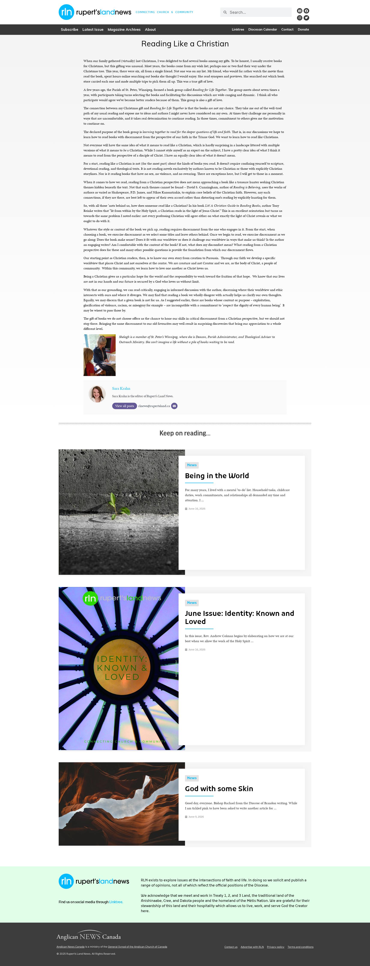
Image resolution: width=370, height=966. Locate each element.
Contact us (230, 946)
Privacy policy (275, 946)
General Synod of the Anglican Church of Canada (137, 946)
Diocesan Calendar (262, 29)
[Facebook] (306, 10)
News (192, 465)
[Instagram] (299, 18)
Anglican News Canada (71, 946)
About (150, 30)
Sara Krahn (121, 388)
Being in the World (217, 476)
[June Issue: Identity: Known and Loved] (122, 749)
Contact (287, 29)
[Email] (174, 406)
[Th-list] (299, 10)
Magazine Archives (124, 30)
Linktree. (116, 902)
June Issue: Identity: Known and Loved (239, 618)
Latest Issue (92, 30)
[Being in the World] (122, 573)
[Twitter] (306, 18)
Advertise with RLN (252, 946)
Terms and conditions (300, 946)
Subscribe (69, 30)
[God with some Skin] (122, 844)
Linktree (238, 29)
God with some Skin (219, 789)
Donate (303, 29)
